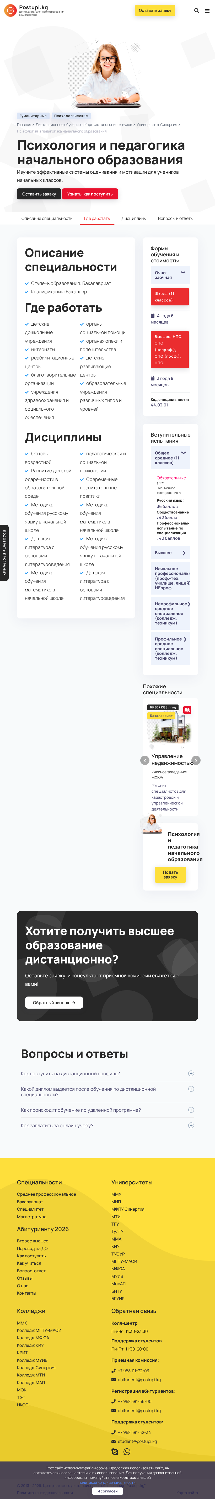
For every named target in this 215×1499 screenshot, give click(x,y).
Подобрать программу (5, 553)
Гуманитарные (33, 115)
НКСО (23, 1404)
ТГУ (115, 1224)
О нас (22, 1285)
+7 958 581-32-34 (134, 1432)
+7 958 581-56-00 (135, 1401)
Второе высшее (32, 1240)
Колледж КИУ (30, 1345)
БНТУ (116, 1291)
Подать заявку (170, 874)
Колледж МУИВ (32, 1360)
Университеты (132, 1182)
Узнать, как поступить (90, 194)
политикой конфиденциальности (107, 1482)
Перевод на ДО (32, 1248)
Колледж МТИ (31, 1375)
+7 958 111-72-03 (133, 1371)
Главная (24, 124)
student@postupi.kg (137, 1441)
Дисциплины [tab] (134, 218)
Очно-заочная (163, 275)
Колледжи (31, 1311)
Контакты (26, 1293)
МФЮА (118, 1268)
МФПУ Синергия (127, 1209)
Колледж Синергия (36, 1367)
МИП (116, 1201)
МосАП (118, 1283)
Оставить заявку (155, 10)
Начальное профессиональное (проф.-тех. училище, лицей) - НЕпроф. (172, 578)
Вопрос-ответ (31, 1270)
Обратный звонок (51, 1002)
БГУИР (118, 1298)
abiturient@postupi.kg (139, 1380)
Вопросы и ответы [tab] (176, 218)
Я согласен (108, 1491)
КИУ (115, 1246)
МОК (21, 1389)
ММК (22, 1323)
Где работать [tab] (97, 218)
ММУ (116, 1194)
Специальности (39, 1182)
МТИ (116, 1216)
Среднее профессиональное (46, 1194)
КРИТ (22, 1352)
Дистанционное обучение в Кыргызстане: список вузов (84, 124)
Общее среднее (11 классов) (167, 457)
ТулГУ (117, 1231)
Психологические (71, 115)
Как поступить (31, 1255)
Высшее (163, 552)
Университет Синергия (157, 124)
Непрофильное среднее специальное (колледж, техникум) (171, 613)
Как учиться (29, 1263)
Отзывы (25, 1278)
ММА (116, 1239)
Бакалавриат (30, 1201)
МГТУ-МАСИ (124, 1261)
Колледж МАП (31, 1382)
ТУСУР (118, 1254)
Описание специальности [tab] (47, 218)
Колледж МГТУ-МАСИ (39, 1330)
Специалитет (30, 1209)
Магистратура (31, 1216)
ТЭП (21, 1397)
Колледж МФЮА (33, 1337)
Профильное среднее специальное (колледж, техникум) (169, 648)
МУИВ (117, 1276)
